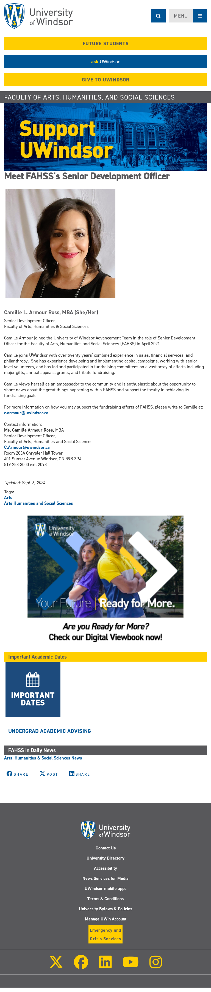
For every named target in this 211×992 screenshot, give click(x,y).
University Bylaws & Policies (105, 909)
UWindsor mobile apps (105, 888)
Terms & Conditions (105, 899)
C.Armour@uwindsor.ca (27, 447)
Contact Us (106, 848)
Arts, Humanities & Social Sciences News (43, 758)
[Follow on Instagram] (156, 966)
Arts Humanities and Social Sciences (38, 503)
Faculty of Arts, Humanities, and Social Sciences (89, 97)
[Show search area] (158, 15)
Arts (8, 497)
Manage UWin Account (105, 919)
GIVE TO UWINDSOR (105, 79)
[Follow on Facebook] (81, 966)
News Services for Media (105, 878)
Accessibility (105, 868)
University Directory (105, 858)
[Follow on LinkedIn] (105, 966)
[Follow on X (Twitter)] (56, 966)
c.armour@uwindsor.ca (26, 413)
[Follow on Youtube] (131, 966)
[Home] (38, 16)
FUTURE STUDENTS (106, 43)
